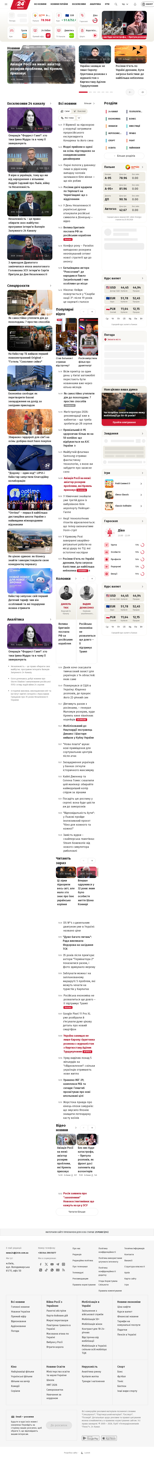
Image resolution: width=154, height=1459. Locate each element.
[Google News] (57, 1270)
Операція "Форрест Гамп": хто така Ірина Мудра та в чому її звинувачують (27, 139)
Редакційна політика (82, 1260)
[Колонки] (76, 578)
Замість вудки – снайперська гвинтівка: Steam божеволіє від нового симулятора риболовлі (78, 842)
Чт (113, 318)
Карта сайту (130, 1278)
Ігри (107, 4)
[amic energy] (132, 167)
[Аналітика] (50, 619)
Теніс (120, 1381)
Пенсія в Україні (126, 1334)
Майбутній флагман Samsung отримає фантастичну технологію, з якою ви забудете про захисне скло (78, 461)
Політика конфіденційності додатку (107, 1271)
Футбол (121, 1376)
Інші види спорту (127, 1391)
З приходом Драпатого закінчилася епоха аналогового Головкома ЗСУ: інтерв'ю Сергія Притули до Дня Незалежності (29, 268)
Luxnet (87, 1453)
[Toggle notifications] (135, 4)
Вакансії (128, 1260)
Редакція (76, 1254)
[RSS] (63, 1270)
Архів (127, 1272)
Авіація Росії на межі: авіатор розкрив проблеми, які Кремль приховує (36, 68)
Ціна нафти (124, 1306)
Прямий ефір (18, 1316)
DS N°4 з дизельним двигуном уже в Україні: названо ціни (79, 926)
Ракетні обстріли (56, 1310)
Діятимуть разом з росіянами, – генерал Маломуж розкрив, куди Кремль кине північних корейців (79, 711)
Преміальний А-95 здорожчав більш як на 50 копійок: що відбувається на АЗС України (78, 437)
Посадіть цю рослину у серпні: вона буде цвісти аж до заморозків (79, 802)
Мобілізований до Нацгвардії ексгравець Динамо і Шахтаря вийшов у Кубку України (78, 731)
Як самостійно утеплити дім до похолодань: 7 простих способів (29, 320)
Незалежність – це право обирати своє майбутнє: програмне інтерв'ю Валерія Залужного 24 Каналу (26, 224)
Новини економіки (128, 1302)
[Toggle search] (116, 4)
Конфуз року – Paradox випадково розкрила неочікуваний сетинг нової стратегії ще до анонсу (78, 253)
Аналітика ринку (91, 1371)
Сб (124, 318)
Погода (15, 1331)
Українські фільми (21, 1376)
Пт (118, 318)
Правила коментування (110, 1291)
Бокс (120, 1371)
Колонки (63, 578)
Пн (135, 318)
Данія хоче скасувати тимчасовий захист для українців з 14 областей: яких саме (79, 673)
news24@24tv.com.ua (17, 1253)
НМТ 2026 (51, 1384)
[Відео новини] (76, 1128)
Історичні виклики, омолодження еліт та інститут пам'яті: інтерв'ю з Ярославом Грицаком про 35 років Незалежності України (31, 695)
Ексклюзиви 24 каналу (26, 103)
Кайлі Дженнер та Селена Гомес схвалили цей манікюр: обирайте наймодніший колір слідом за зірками (78, 784)
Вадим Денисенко (87, 606)
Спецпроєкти (18, 286)
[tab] (83, 92)
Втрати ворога (54, 1347)
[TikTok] (46, 1270)
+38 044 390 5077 (47, 1253)
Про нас (76, 1248)
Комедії (15, 1386)
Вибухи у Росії (54, 1342)
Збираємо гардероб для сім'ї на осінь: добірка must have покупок (29, 439)
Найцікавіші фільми (22, 1371)
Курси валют (124, 1311)
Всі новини (40, 4)
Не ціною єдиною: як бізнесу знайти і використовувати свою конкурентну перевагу (28, 560)
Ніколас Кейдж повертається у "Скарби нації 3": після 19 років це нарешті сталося (79, 295)
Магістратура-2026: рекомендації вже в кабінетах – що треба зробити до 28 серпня (78, 417)
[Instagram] (63, 1264)
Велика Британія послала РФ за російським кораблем (77, 233)
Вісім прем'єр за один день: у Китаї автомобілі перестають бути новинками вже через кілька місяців (79, 379)
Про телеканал (80, 1266)
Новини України (59, 4)
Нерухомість (89, 1366)
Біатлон (121, 1386)
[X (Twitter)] (46, 1264)
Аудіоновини (18, 1326)
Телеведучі (77, 1272)
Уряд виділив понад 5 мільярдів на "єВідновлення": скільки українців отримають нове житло (79, 1065)
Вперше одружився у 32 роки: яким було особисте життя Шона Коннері (86, 892)
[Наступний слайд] (143, 25)
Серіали (15, 1391)
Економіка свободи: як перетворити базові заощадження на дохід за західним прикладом (25, 399)
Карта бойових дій (57, 1315)
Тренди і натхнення (93, 1381)
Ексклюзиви (79, 4)
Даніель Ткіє (66, 606)
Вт (141, 318)
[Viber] (40, 1270)
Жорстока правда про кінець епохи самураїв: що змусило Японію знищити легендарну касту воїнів (78, 1110)
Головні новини (20, 1306)
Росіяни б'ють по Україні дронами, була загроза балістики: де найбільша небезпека (130, 71)
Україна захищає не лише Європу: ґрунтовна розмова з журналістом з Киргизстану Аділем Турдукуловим (93, 75)
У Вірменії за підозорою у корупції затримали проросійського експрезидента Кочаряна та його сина (78, 132)
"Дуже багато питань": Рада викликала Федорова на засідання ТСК (78, 942)
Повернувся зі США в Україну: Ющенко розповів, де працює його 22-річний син (77, 691)
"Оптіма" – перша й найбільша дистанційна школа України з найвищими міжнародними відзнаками (27, 518)
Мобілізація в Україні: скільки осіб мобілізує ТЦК (94, 1349)
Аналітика (95, 4)
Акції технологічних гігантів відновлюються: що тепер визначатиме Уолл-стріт (79, 524)
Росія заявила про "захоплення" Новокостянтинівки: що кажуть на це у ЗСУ (78, 1199)
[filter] (79, 118)
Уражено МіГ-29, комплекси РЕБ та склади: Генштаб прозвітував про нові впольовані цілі (76, 1087)
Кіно (14, 1366)
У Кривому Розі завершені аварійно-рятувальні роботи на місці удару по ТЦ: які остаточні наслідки (77, 544)
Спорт (121, 1366)
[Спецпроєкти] (50, 285)
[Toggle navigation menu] (6, 4)
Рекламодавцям (80, 1278)
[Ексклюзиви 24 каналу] (50, 103)
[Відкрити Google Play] (90, 1438)
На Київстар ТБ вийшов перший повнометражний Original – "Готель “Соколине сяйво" (28, 357)
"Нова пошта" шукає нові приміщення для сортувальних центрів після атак (77, 750)
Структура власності (134, 1266)
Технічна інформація (134, 1248)
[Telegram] (57, 1264)
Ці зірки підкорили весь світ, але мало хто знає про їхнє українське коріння (66, 892)
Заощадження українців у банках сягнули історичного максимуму (78, 766)
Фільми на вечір (20, 1381)
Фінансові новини (127, 1316)
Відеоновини (18, 1321)
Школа (50, 1380)
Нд (130, 318)
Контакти (129, 1254)
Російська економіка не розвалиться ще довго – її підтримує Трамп (86, 637)
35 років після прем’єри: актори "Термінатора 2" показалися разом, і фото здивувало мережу (79, 961)
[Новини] (23, 48)
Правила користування (83, 1284)
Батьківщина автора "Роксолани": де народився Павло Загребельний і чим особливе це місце (76, 275)
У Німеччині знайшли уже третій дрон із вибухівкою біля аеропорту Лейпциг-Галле (77, 504)
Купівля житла (90, 1376)
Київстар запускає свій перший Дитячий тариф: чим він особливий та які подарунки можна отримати (28, 602)
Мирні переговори (57, 1320)
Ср (107, 318)
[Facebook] (40, 1264)
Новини (13, 48)
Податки (122, 1329)
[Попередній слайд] (105, 25)
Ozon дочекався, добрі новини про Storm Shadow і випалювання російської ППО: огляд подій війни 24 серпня (31, 681)
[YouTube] (52, 1264)
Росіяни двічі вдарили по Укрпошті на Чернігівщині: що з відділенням (78, 193)
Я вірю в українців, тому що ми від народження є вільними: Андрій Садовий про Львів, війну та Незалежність (29, 181)
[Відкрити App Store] (109, 1438)
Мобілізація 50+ (90, 1319)
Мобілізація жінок (92, 1324)
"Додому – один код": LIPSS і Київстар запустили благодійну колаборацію (28, 477)
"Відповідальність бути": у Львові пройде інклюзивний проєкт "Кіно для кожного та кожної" (79, 820)
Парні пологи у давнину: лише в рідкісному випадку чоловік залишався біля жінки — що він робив (79, 172)
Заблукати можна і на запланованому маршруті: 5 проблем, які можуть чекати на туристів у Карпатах (79, 981)
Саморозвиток (54, 1389)
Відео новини (62, 1127)
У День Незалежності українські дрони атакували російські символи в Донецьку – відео (78, 213)
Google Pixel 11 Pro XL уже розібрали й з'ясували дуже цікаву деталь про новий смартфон (77, 1021)
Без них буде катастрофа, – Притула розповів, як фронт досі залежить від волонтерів (86, 1159)
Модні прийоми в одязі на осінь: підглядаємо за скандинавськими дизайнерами (79, 152)
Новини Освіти (55, 1366)
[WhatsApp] (52, 1270)
